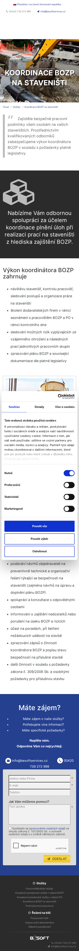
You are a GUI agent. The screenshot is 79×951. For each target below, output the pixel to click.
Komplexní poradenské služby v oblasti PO (39, 897)
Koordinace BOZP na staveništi (41, 106)
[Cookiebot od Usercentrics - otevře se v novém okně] (58, 396)
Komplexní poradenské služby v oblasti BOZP (39, 892)
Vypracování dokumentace (39, 922)
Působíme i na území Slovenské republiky (38, 4)
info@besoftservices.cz (53, 11)
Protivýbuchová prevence (39, 905)
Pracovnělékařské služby (39, 888)
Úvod (6, 106)
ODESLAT (58, 859)
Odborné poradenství (39, 926)
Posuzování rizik (40, 918)
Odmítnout (39, 551)
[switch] (69, 485)
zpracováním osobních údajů (47, 828)
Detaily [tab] (39, 406)
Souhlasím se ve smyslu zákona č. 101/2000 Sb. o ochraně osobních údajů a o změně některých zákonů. (39, 831)
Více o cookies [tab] (65, 406)
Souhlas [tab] (14, 406)
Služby (16, 106)
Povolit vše (39, 526)
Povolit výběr (39, 538)
